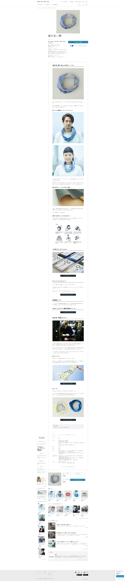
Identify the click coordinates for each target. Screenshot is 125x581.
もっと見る (43, 559)
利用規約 (41, 578)
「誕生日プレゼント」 (56, 427)
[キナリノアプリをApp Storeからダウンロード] (79, 575)
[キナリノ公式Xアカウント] (82, 572)
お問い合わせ (50, 574)
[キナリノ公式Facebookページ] (76, 572)
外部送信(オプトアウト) (52, 578)
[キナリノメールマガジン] (87, 572)
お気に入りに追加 (82, 45)
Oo (58, 436)
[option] (68, 21)
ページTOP (63, 567)
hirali (50, 39)
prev (49, 21)
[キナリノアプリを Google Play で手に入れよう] (85, 575)
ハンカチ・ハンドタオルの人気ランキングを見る (81, 518)
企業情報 (38, 578)
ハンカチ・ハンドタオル (72, 434)
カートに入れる (121, 576)
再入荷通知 (77, 473)
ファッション (60, 434)
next (87, 21)
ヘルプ (49, 573)
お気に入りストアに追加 (82, 559)
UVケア (59, 438)
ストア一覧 (44, 573)
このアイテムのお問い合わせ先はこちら (69, 466)
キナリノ (38, 573)
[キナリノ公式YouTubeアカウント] (84, 572)
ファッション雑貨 (65, 434)
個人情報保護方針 (45, 578)
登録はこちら (45, 499)
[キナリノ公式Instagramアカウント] (79, 572)
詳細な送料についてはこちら (40, 457)
